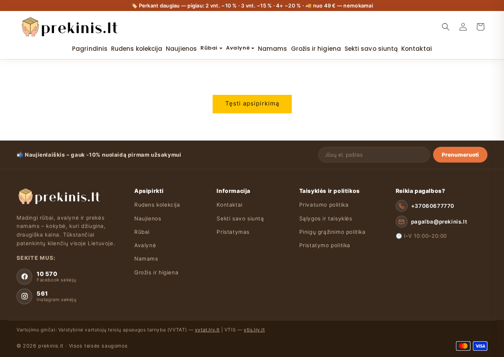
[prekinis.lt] (58, 196)
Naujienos (147, 218)
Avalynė (145, 245)
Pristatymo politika (324, 245)
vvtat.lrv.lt (207, 330)
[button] (445, 26)
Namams (146, 258)
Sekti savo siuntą (240, 218)
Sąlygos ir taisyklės (325, 218)
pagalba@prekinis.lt (439, 221)
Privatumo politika (324, 205)
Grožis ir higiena (156, 272)
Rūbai (142, 232)
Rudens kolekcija (157, 205)
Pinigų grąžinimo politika (332, 232)
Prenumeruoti (460, 155)
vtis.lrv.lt (254, 330)
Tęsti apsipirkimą (252, 103)
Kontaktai (229, 205)
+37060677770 (432, 206)
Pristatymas (233, 232)
